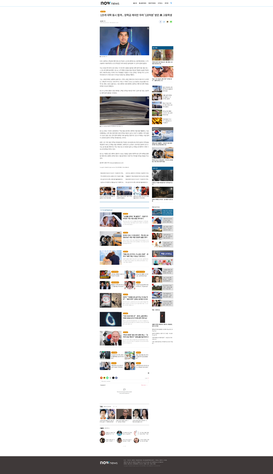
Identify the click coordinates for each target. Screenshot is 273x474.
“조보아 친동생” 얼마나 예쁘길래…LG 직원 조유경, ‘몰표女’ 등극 (144, 441)
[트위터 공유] (164, 22)
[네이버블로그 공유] (171, 22)
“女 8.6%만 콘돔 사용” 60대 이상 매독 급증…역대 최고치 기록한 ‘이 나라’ (119, 421)
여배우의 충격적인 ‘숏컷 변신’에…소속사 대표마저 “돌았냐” (127, 434)
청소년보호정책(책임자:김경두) (148, 460)
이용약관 (133, 460)
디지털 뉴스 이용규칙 (159, 460)
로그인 (125, 460)
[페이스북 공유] (160, 22)
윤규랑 (101, 21)
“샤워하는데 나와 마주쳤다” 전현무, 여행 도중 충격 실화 (144, 434)
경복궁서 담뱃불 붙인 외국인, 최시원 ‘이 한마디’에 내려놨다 (103, 421)
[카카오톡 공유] (167, 22)
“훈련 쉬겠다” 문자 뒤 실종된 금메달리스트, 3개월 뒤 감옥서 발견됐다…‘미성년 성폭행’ (136, 422)
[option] (103, 416)
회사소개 (128, 460)
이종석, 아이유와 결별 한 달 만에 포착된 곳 (127, 440)
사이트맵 (165, 460)
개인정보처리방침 (139, 460)
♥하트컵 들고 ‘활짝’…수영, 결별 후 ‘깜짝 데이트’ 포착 (110, 434)
